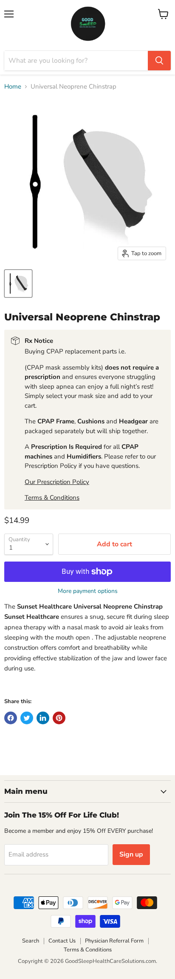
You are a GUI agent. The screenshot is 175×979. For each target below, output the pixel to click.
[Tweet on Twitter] (26, 718)
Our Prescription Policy (57, 482)
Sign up (131, 854)
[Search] (159, 60)
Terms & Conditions (52, 497)
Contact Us (62, 941)
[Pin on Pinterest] (59, 718)
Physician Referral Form (114, 941)
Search (30, 941)
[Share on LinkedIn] (43, 718)
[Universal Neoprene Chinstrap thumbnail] (18, 283)
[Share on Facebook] (10, 718)
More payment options (88, 591)
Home (12, 86)
